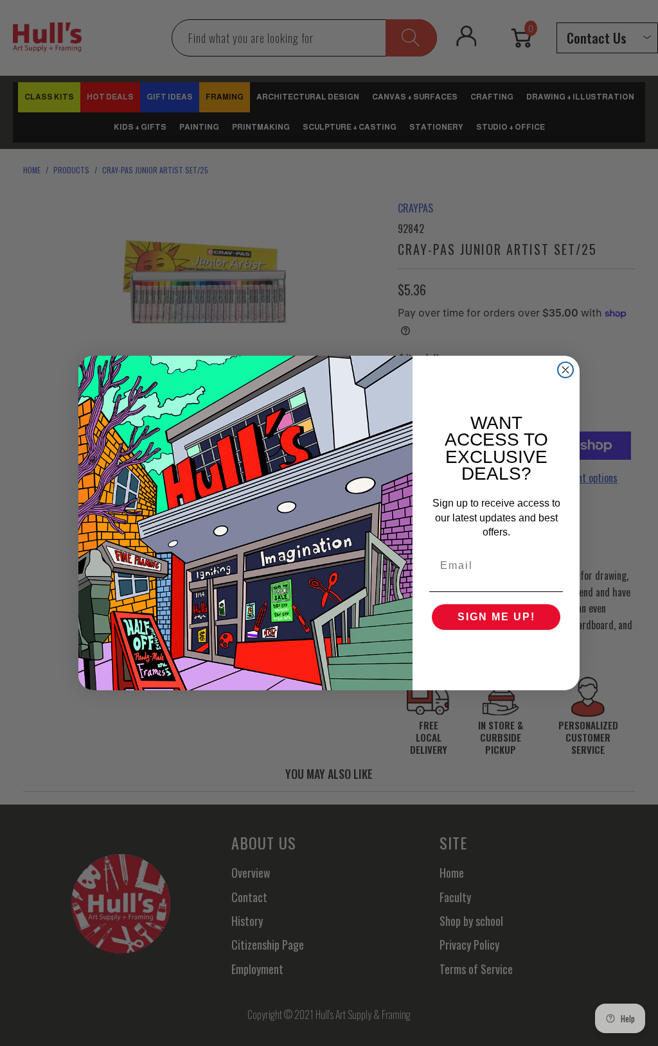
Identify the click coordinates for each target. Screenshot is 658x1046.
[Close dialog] (565, 370)
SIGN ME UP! (496, 616)
